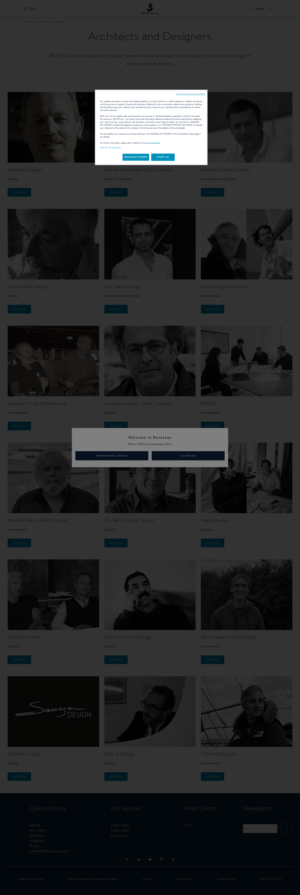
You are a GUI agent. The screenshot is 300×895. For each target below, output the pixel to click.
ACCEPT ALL (163, 157)
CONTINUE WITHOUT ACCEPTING (190, 94)
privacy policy (153, 143)
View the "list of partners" (111, 147)
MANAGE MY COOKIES (135, 157)
